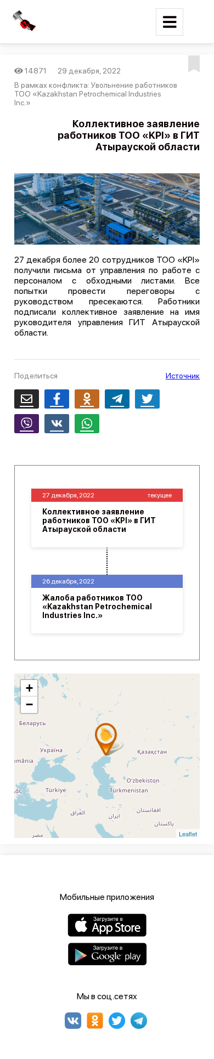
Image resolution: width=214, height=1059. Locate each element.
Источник (183, 375)
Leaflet (188, 833)
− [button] (29, 704)
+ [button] (29, 688)
